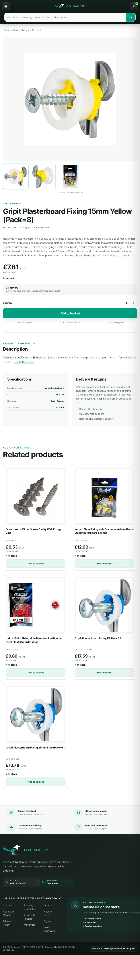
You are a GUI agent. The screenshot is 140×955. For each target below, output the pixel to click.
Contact (7, 905)
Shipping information (30, 907)
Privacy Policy (7, 923)
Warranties (30, 924)
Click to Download (23, 362)
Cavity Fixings (21, 30)
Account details (48, 913)
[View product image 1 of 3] (15, 176)
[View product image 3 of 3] (70, 176)
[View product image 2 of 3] (43, 176)
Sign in (48, 921)
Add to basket (70, 313)
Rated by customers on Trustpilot (113, 949)
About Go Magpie (8, 913)
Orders (48, 905)
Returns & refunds (29, 917)
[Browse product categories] (6, 6)
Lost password (49, 929)
